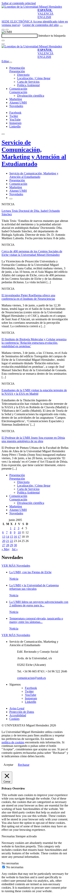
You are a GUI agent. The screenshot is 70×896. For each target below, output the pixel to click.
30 (15, 545)
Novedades (16, 106)
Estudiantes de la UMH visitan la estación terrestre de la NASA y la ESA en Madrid (34, 392)
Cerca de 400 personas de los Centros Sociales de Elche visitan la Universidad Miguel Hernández (32, 253)
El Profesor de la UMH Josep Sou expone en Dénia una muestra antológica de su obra (33, 439)
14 (7, 536)
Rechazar (23, 764)
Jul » (15, 549)
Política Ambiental (28, 85)
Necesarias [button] (9, 836)
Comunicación (18, 88)
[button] (17, 71)
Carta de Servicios (28, 81)
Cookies (14, 718)
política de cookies (13, 742)
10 (19, 532)
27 (3, 545)
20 (3, 541)
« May (6, 549)
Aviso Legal (16, 708)
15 (11, 536)
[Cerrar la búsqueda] (3, 44)
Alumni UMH (18, 102)
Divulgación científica (30, 95)
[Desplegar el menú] (7, 29)
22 (11, 541)
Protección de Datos (21, 711)
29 (11, 545)
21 (7, 541)
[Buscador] (61, 26)
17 (19, 536)
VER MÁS (16, 565)
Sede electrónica (17, 21)
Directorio (23, 74)
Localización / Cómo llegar (33, 78)
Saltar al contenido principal (19, 3)
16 (15, 536)
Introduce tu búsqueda (52, 35)
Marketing (15, 99)
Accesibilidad (17, 715)
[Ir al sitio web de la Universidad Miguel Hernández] (32, 6)
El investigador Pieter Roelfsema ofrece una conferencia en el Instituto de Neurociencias (28, 297)
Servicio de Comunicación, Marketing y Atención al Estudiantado (34, 153)
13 (3, 536)
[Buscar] (3, 40)
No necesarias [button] (10, 863)
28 (7, 545)
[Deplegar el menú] (10, 198)
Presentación (17, 67)
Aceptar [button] (8, 764)
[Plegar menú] (10, 62)
